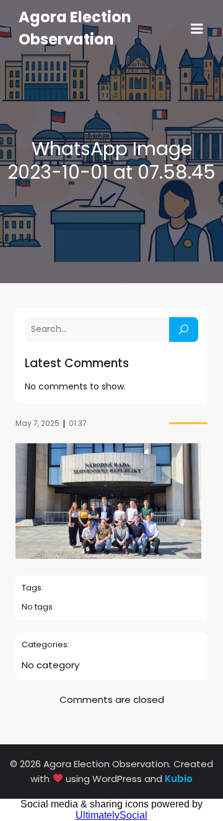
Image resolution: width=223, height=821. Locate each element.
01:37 (78, 423)
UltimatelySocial (111, 815)
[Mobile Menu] (197, 29)
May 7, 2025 (37, 423)
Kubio (179, 778)
